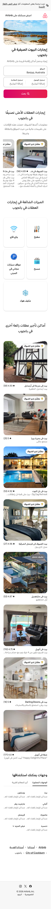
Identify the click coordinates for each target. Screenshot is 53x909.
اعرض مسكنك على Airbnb (18, 15)
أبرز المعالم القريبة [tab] (20, 782)
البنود (19, 894)
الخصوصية (29, 894)
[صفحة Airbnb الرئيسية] (45, 15)
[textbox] (36, 84)
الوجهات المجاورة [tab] (39, 782)
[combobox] (25, 72)
